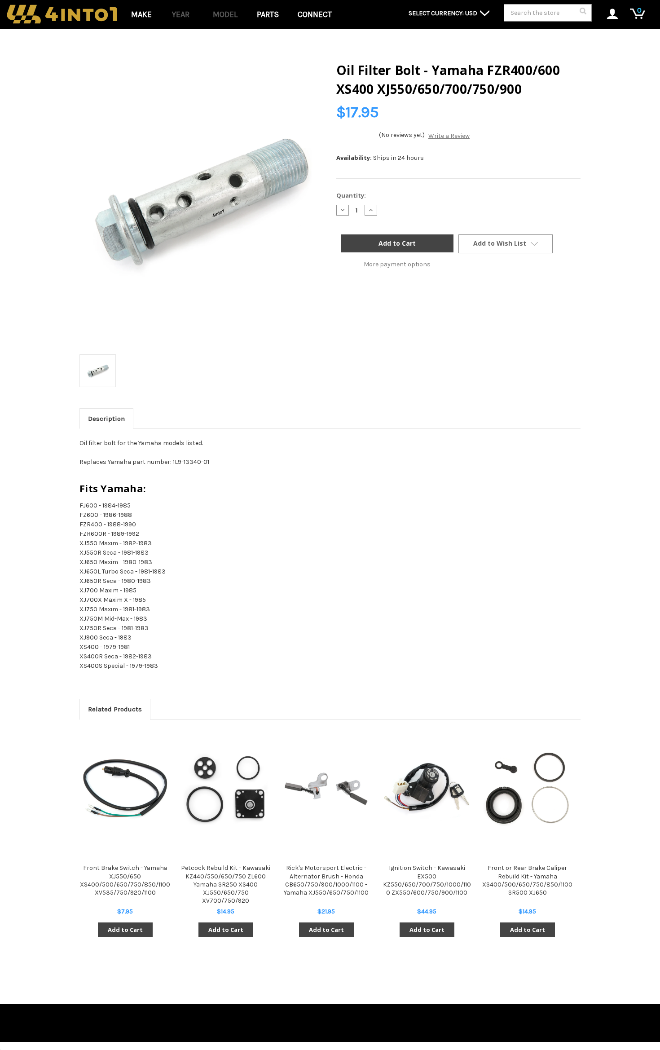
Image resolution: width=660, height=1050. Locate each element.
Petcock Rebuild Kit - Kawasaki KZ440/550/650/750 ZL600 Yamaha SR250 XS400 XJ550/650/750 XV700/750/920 (225, 884)
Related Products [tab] (115, 709)
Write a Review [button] (449, 136)
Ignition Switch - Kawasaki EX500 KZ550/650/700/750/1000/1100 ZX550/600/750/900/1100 (427, 880)
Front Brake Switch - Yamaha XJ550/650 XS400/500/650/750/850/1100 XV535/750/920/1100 (125, 880)
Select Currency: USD (444, 13)
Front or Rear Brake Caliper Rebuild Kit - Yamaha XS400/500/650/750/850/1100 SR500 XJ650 (527, 880)
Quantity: (351, 195)
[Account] (608, 14)
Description (106, 419)
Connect (315, 14)
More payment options (397, 264)
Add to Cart (125, 930)
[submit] (583, 13)
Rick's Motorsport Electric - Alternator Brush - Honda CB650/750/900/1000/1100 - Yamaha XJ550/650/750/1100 (326, 880)
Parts (268, 14)
